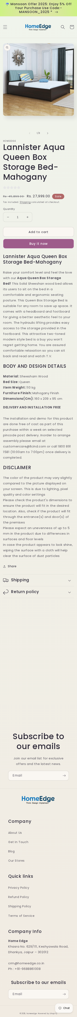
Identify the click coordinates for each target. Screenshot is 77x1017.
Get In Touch (18, 842)
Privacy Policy (18, 888)
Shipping (25, 202)
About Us (15, 833)
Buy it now (38, 243)
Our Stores (16, 861)
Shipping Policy (19, 906)
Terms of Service (21, 916)
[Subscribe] (64, 775)
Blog (11, 851)
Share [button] (12, 566)
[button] (5, 27)
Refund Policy (18, 897)
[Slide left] (29, 133)
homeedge (31, 1013)
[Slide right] (47, 133)
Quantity (9, 209)
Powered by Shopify (47, 1013)
